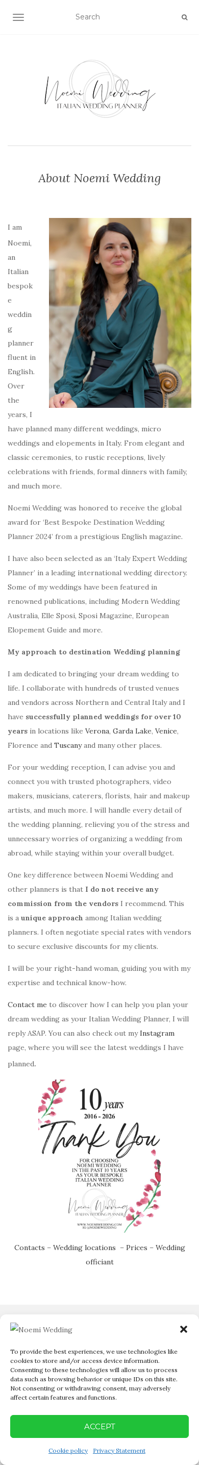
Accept (99, 1426)
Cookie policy (68, 1450)
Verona (97, 731)
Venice (166, 731)
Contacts (29, 1247)
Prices (136, 1247)
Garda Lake (132, 731)
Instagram (157, 1033)
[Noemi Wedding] (100, 89)
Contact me (27, 1004)
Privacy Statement (119, 1450)
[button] (184, 1329)
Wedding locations (84, 1247)
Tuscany (68, 745)
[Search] (184, 17)
